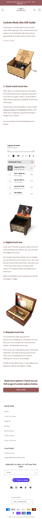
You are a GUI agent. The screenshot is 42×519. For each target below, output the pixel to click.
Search (6, 412)
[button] (2, 10)
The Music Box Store (17, 517)
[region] (21, 180)
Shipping (7, 421)
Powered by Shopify (29, 517)
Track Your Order (10, 416)
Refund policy (9, 431)
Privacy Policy (9, 436)
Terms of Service (10, 440)
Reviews (7, 426)
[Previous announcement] (2, 2)
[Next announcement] (39, 2)
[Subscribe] (35, 472)
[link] (21, 390)
